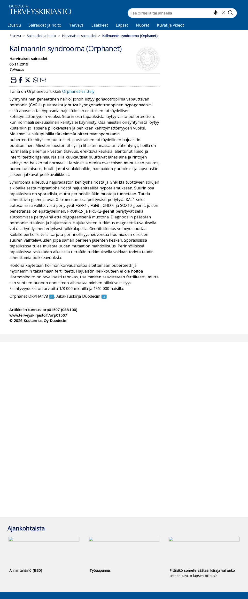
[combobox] (182, 13)
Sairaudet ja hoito (45, 25)
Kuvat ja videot (170, 25)
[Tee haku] (230, 13)
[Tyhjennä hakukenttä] (223, 13)
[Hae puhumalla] (215, 13)
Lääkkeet (99, 25)
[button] (13, 80)
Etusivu (14, 25)
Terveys (76, 25)
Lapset (122, 25)
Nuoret (142, 25)
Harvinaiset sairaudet (79, 35)
